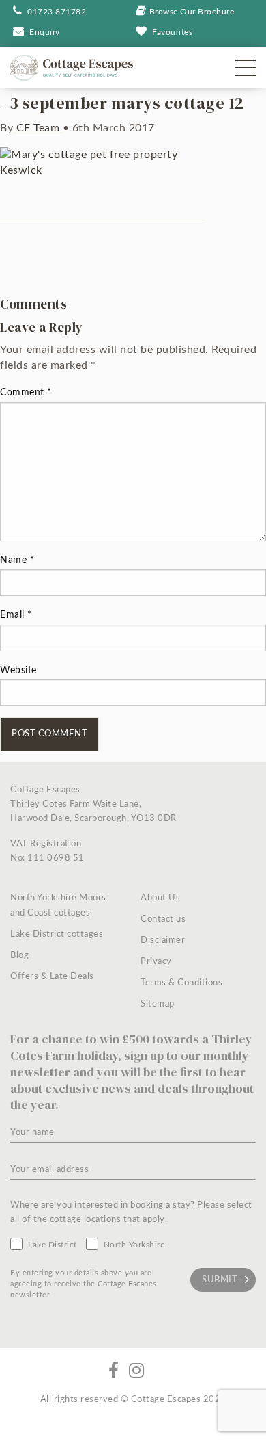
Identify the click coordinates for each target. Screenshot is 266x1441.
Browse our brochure (192, 12)
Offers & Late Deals (52, 976)
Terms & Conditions (181, 982)
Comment (26, 393)
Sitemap (158, 1004)
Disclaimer (163, 940)
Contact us (163, 919)
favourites (172, 32)
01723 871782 (56, 12)
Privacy (156, 961)
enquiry (44, 32)
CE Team (38, 127)
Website (18, 670)
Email (16, 615)
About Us (160, 898)
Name (17, 560)
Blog (19, 955)
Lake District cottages (56, 934)
